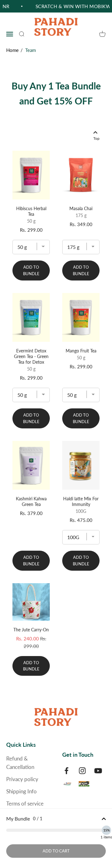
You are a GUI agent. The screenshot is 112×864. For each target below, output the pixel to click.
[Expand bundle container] (104, 818)
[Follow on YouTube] (98, 770)
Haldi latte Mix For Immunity (81, 501)
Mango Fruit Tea (81, 350)
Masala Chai (80, 208)
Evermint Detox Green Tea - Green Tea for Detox (31, 356)
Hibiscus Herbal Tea (31, 211)
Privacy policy (22, 779)
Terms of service (25, 803)
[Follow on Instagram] (82, 770)
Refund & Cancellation (20, 762)
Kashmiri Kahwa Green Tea (31, 501)
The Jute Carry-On (31, 629)
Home (12, 50)
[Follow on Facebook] (66, 770)
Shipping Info (21, 791)
